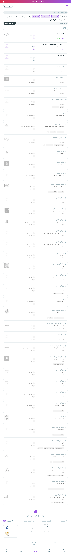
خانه (64, 551)
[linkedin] (39, 516)
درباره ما (31, 524)
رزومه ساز (64, 527)
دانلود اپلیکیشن (30, 529)
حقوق (9, 16)
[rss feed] (43, 516)
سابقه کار (15, 16)
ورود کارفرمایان (47, 527)
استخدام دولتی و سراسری (61, 531)
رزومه (21, 551)
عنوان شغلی (36, 16)
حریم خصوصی (30, 531)
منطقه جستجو (46, 16)
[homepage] (35, 511)
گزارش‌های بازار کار (46, 531)
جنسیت (28, 16)
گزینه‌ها (49, 551)
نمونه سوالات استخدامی (61, 529)
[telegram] (35, 516)
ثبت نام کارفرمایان (46, 529)
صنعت (4, 16)
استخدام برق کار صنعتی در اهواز (59, 20)
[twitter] (32, 516)
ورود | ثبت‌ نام (7, 6)
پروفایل (7, 551)
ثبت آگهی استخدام (9, 23)
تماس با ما (31, 527)
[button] (64, 16)
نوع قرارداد (22, 16)
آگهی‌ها (35, 551)
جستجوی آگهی (63, 524)
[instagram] (28, 516)
